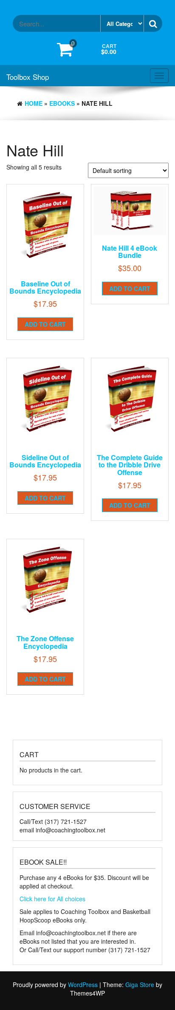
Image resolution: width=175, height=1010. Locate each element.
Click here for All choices (52, 898)
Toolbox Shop (27, 76)
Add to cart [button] (45, 324)
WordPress (83, 984)
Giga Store (139, 984)
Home (33, 103)
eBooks (62, 103)
